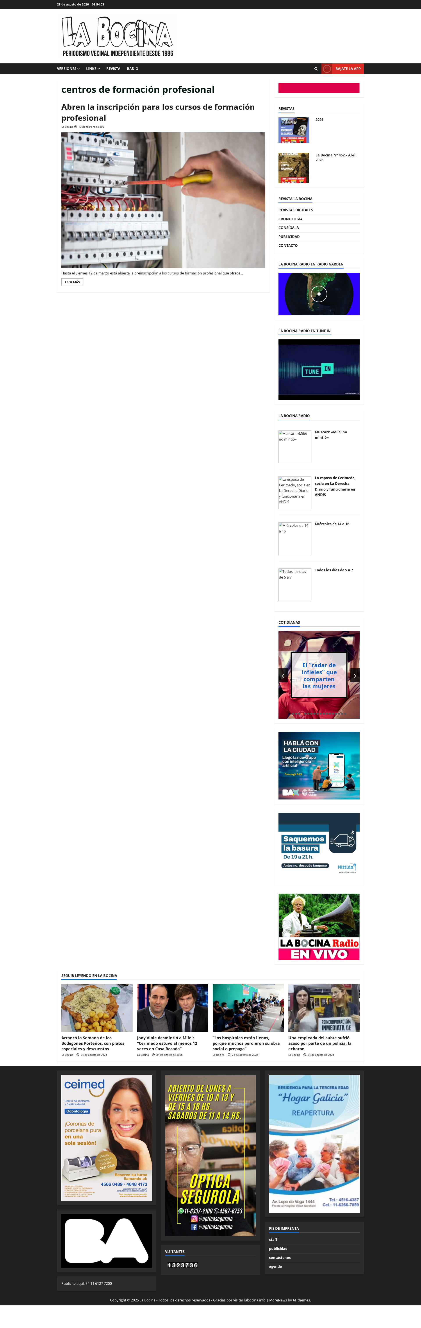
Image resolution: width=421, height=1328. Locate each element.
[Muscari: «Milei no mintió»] (294, 446)
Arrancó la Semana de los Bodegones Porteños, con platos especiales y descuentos (92, 1043)
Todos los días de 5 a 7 (334, 570)
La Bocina (67, 127)
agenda (275, 1266)
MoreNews (278, 1300)
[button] (293, 714)
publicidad (278, 1248)
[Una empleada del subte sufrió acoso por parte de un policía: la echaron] (324, 1008)
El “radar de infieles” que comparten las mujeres (319, 675)
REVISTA (113, 68)
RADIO (132, 68)
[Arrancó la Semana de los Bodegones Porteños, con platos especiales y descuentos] (97, 1008)
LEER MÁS (74, 283)
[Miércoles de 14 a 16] (294, 538)
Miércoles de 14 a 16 (332, 524)
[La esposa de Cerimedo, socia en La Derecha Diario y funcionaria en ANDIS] (294, 492)
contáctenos (280, 1257)
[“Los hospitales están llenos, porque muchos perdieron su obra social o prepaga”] (248, 1008)
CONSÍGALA (288, 227)
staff (273, 1239)
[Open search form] (316, 69)
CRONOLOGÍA (290, 219)
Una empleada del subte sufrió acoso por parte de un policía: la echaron (319, 1043)
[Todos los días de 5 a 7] (294, 584)
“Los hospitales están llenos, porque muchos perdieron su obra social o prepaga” (246, 1043)
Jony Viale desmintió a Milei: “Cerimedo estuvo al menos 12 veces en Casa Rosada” (167, 1043)
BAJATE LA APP (348, 68)
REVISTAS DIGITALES (295, 210)
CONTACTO (288, 245)
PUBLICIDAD (289, 236)
